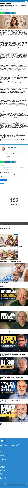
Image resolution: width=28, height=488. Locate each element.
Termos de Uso (2, 456)
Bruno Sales (10, 147)
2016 (12, 167)
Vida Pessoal (13, 169)
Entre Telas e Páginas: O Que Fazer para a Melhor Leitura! (10, 331)
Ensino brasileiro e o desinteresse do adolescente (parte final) (11, 246)
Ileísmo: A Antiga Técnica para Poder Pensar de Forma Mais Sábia (11, 377)
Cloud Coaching (21, 167)
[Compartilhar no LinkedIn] (13, 13)
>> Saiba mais (2, 446)
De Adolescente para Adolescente (6, 167)
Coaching (2, 169)
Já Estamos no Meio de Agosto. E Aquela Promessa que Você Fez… (12, 423)
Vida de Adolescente (8, 169)
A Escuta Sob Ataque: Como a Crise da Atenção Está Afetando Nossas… (12, 354)
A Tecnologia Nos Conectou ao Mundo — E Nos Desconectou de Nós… (12, 400)
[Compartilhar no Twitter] (11, 13)
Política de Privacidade (4, 455)
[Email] (15, 13)
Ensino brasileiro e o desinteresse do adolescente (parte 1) (10, 261)
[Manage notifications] (1, 483)
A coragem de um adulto (4, 282)
